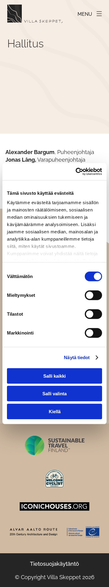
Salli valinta (54, 393)
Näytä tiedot (77, 357)
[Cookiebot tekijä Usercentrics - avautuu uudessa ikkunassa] (77, 172)
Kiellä (55, 411)
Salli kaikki (54, 375)
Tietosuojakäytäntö (54, 564)
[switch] (93, 295)
